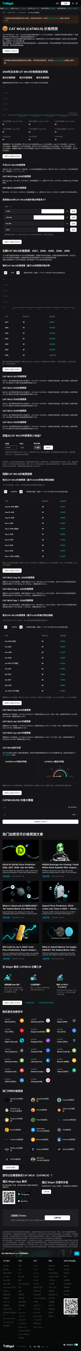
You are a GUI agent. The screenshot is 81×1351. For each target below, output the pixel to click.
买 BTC (35, 1266)
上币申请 (52, 1280)
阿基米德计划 (53, 1294)
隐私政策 (67, 1287)
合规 (65, 1276)
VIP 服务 (51, 1284)
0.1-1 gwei (20, 8)
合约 (19, 1269)
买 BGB (35, 1280)
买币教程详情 (29, 1003)
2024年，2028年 (69, 8)
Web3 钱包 (22, 1320)
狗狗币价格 (37, 1323)
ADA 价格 (36, 1312)
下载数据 (52, 1302)
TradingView (22, 1323)
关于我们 (6, 1266)
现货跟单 (21, 1294)
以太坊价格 (37, 1294)
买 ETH (35, 1269)
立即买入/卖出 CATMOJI (12, 1003)
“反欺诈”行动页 (54, 1276)
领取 (76, 1253)
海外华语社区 (7, 1273)
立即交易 (46, 1191)
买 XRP (35, 1276)
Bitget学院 (6, 1280)
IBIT (35, 8)
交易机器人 (22, 1305)
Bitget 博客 (6, 1284)
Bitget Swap (22, 1327)
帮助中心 (52, 1269)
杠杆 (19, 1287)
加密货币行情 (37, 1287)
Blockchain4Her (8, 1322)
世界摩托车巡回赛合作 (9, 1314)
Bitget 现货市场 (53, 18)
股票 (19, 1280)
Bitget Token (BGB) (9, 1287)
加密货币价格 (11, 12)
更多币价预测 (10, 1167)
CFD (19, 1273)
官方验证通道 (53, 1273)
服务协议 (67, 1266)
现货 (19, 1266)
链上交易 (21, 1276)
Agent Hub (21, 1312)
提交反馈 (52, 1266)
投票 (73, 211)
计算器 (35, 1302)
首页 (4, 12)
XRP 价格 (36, 1309)
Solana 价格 (37, 1316)
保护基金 (6, 1298)
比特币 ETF (37, 1305)
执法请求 (67, 1269)
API (19, 1309)
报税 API (51, 1316)
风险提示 (67, 1294)
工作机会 (6, 1276)
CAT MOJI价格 (22, 12)
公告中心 (6, 1291)
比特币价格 (37, 1291)
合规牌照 (67, 1280)
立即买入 (48, 447)
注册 (65, 3)
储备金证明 (7, 1294)
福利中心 (52, 1305)
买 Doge (36, 1273)
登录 (57, 3)
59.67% (3, 8)
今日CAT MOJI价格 (18, 171)
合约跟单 (21, 1298)
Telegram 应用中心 (24, 1331)
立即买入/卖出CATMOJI (12, 156)
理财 (19, 1291)
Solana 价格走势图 (39, 1298)
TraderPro (21, 1316)
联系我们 (6, 1269)
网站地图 (6, 1326)
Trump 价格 (37, 1320)
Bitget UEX (6, 1302)
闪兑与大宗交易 (23, 1284)
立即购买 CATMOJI (10, 51)
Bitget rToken (37, 1327)
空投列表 (21, 1338)
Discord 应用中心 (24, 1334)
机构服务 (52, 1291)
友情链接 (6, 1305)
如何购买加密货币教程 (46, 1003)
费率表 (51, 1312)
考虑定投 (49, 8)
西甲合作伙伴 (7, 1309)
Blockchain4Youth (9, 1318)
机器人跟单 (22, 1302)
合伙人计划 (52, 1287)
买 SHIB (36, 1284)
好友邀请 (52, 1309)
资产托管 (52, 1298)
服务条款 (67, 1291)
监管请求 (67, 1273)
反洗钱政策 (67, 1284)
